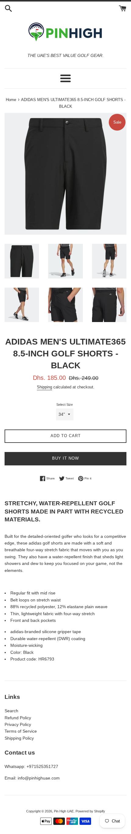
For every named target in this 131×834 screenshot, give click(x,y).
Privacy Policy (18, 724)
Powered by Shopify (90, 811)
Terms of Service (21, 731)
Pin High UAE (64, 811)
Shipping (44, 387)
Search (11, 710)
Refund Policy (18, 717)
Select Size (64, 404)
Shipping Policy (19, 738)
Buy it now (65, 458)
